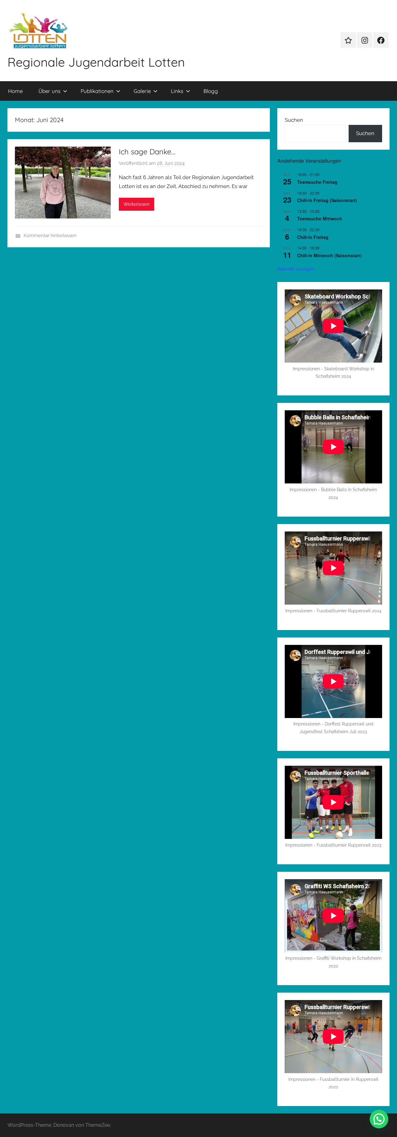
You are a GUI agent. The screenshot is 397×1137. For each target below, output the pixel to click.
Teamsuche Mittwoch (319, 218)
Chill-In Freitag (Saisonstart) (327, 200)
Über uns (49, 91)
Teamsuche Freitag (317, 182)
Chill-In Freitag (312, 237)
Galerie (142, 91)
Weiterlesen (136, 204)
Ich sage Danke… (147, 151)
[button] (379, 1119)
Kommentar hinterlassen (50, 235)
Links (177, 91)
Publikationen (97, 91)
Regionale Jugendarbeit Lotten (96, 62)
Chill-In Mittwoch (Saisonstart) (329, 255)
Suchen (294, 120)
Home (15, 91)
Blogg (210, 91)
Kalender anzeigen (295, 269)
